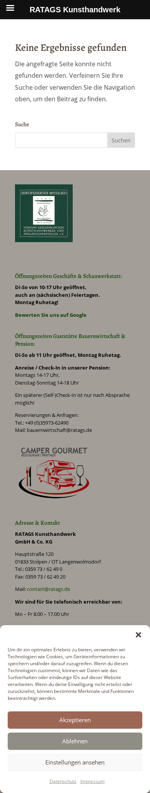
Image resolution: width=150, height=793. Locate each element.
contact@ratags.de (48, 589)
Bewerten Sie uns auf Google (51, 314)
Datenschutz (63, 781)
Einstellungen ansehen (75, 762)
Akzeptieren (75, 720)
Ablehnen (75, 741)
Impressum (92, 781)
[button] (138, 635)
